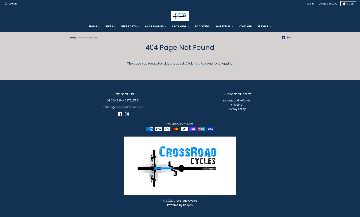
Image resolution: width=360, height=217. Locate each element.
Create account (328, 3)
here (197, 63)
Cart (350, 3)
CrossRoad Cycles (185, 201)
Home (72, 37)
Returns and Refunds (236, 100)
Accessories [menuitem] (154, 26)
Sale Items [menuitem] (222, 26)
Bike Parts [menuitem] (129, 26)
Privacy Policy (237, 109)
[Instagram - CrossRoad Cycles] (289, 37)
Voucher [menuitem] (245, 26)
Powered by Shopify (180, 205)
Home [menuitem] (93, 26)
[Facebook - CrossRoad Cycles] (283, 37)
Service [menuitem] (262, 26)
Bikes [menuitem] (109, 26)
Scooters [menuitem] (202, 26)
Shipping (236, 105)
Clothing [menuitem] (179, 26)
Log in (310, 3)
